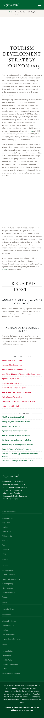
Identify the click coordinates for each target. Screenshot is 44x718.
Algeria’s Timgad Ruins (10, 378)
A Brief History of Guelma (11, 426)
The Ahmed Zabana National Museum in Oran (18, 401)
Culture (5, 540)
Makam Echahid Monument (12, 360)
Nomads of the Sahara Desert (22, 329)
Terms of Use (7, 655)
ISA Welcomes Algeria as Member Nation (16, 440)
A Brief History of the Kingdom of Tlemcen (17, 444)
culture (4, 269)
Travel (4, 545)
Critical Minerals (8, 570)
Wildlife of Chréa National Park (13, 417)
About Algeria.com (9, 621)
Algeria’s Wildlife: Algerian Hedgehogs (16, 435)
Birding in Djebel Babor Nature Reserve (16, 422)
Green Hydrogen (8, 583)
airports (30, 131)
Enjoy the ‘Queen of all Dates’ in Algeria (16, 449)
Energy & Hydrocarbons (11, 579)
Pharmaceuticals (8, 592)
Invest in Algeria (8, 609)
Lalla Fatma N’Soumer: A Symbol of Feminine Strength (22, 374)
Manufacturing (7, 588)
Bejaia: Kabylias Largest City (12, 383)
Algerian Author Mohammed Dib (14, 369)
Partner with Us (8, 625)
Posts (10, 12)
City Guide (6, 523)
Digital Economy (8, 575)
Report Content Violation (11, 639)
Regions (5, 527)
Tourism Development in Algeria (14, 388)
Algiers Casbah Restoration (12, 397)
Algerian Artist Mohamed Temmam (14, 431)
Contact (5, 630)
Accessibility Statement (11, 673)
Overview (5, 566)
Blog (4, 554)
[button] (39, 4)
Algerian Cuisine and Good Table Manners (17, 392)
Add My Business (8, 634)
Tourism (5, 597)
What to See (6, 531)
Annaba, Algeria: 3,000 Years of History (22, 302)
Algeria (10, 5)
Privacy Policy (7, 651)
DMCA (4, 669)
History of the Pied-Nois (10, 406)
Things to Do (7, 536)
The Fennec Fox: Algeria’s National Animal (17, 461)
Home (4, 12)
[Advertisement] (22, 30)
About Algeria (7, 518)
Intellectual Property (10, 664)
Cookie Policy (7, 660)
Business (5, 549)
